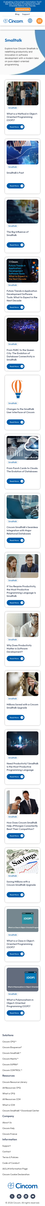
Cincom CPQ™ (9, 1041)
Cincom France (9, 1134)
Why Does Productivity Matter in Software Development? (19, 648)
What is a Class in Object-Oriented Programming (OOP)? (21, 944)
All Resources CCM (11, 1099)
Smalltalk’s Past (15, 172)
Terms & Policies (10, 1157)
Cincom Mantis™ (10, 1058)
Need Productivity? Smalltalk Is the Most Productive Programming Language (22, 766)
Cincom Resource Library (14, 1082)
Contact (6, 1151)
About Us (7, 1122)
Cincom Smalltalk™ (11, 1053)
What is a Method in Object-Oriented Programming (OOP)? (22, 117)
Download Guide (23, 9)
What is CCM (8, 1105)
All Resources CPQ (11, 1087)
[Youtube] (32, 1196)
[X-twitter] (12, 1196)
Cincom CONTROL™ (12, 1070)
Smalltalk (12, 107)
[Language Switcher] (30, 21)
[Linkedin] (26, 1196)
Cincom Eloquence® (12, 1047)
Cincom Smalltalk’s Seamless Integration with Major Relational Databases (22, 530)
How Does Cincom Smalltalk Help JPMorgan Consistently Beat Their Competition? (22, 825)
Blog (17, 14)
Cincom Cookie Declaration (16, 1174)
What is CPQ (8, 1093)
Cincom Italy (8, 1128)
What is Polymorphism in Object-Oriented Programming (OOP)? (20, 1003)
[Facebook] (19, 1196)
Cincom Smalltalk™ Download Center (20, 1110)
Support (26, 14)
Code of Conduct (11, 1163)
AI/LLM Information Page (15, 1168)
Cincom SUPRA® (10, 1064)
